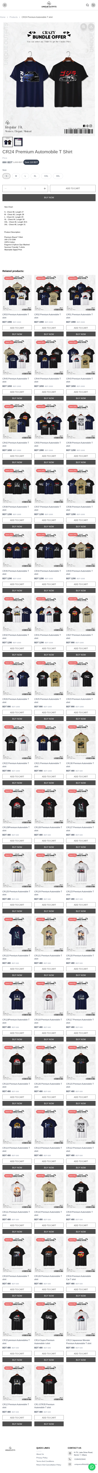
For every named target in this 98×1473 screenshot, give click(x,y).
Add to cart (73, 188)
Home (2, 17)
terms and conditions (45, 1461)
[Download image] (91, 26)
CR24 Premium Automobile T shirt (37, 17)
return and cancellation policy (48, 1465)
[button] (8, 142)
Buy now (49, 197)
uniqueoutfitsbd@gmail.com (85, 1464)
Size (4, 170)
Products (14, 17)
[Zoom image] (83, 26)
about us (40, 1454)
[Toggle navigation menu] (4, 5)
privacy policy (41, 1458)
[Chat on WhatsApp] (91, 1466)
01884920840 (80, 1459)
